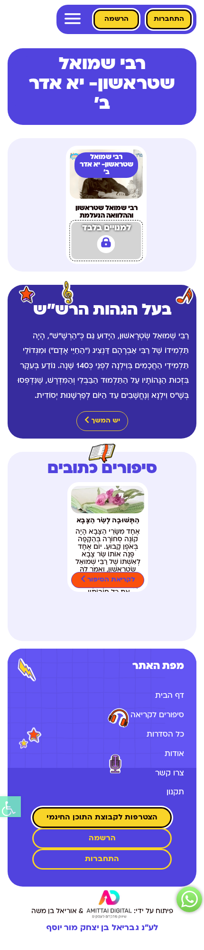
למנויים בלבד (106, 228)
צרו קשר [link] (169, 773)
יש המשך (104, 421)
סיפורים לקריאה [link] (157, 715)
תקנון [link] (175, 792)
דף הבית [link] (169, 696)
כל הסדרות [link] (165, 735)
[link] (10, 806)
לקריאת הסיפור (110, 580)
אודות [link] (174, 754)
